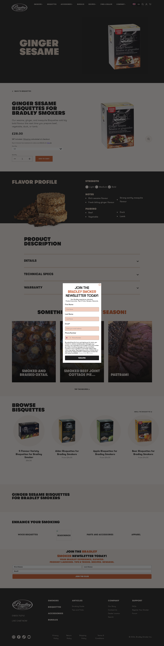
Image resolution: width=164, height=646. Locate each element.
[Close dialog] (100, 285)
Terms (90, 353)
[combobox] (68, 338)
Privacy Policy (83, 353)
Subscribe (82, 358)
